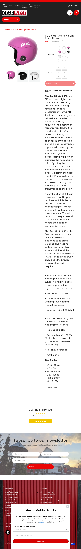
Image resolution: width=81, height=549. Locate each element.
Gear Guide (30, 6)
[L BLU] (64, 48)
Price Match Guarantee (13, 500)
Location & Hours (11, 497)
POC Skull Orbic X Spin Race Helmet (23, 30)
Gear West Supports (47, 495)
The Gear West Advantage (50, 500)
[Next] (52, 392)
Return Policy (9, 508)
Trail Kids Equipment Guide (37, 5)
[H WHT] (59, 60)
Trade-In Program (24, 5)
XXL (65, 77)
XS (58, 68)
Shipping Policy (10, 505)
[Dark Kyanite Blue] (64, 60)
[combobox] (40, 530)
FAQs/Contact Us (11, 492)
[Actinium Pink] (59, 52)
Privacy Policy (10, 510)
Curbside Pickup (11, 495)
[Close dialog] (67, 506)
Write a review (41, 421)
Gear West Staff (46, 503)
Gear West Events (46, 497)
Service (11, 6)
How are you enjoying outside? (24, 526)
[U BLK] (68, 52)
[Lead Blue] (59, 48)
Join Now (40, 541)
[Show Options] (67, 530)
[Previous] (47, 392)
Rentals (17, 6)
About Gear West (46, 492)
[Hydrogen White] (68, 56)
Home (7, 30)
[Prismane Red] (64, 52)
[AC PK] (68, 48)
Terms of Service (11, 503)
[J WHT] (59, 56)
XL (58, 77)
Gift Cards (5, 6)
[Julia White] (64, 56)
